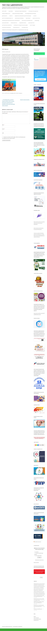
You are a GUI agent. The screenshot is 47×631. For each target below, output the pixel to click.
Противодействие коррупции (30, 13)
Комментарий (5, 113)
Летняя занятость (14, 22)
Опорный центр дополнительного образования (11, 20)
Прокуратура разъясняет (6, 27)
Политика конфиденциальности (7, 626)
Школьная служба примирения (20, 11)
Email (3, 128)
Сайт (3, 132)
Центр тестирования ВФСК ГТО (7, 18)
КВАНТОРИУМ (28, 18)
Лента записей (36, 617)
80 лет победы (32, 25)
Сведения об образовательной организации (23, 15)
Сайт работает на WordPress (17, 626)
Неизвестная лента (38, 541)
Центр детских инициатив (7, 25)
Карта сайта (4, 11)
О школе (34, 15)
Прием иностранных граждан (17, 13)
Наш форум (11, 11)
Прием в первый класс (6, 13)
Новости (11, 15)
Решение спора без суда (38, 608)
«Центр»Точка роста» (36, 18)
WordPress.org (36, 620)
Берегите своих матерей (25, 99)
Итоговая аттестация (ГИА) (33, 11)
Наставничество (25, 27)
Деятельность (4, 15)
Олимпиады (37, 20)
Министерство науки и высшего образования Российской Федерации (39, 223)
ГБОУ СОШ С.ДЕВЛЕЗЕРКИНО (12, 5)
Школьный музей (5, 22)
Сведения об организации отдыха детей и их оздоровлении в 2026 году (15, 29)
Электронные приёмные (19, 18)
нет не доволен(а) (38, 555)
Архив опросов (36, 562)
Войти (35, 616)
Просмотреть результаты (39, 559)
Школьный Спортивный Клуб (27, 20)
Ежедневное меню (22, 22)
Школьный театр (31, 22)
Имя (3, 124)
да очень (36, 551)
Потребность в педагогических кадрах (21, 25)
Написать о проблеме (40, 79)
